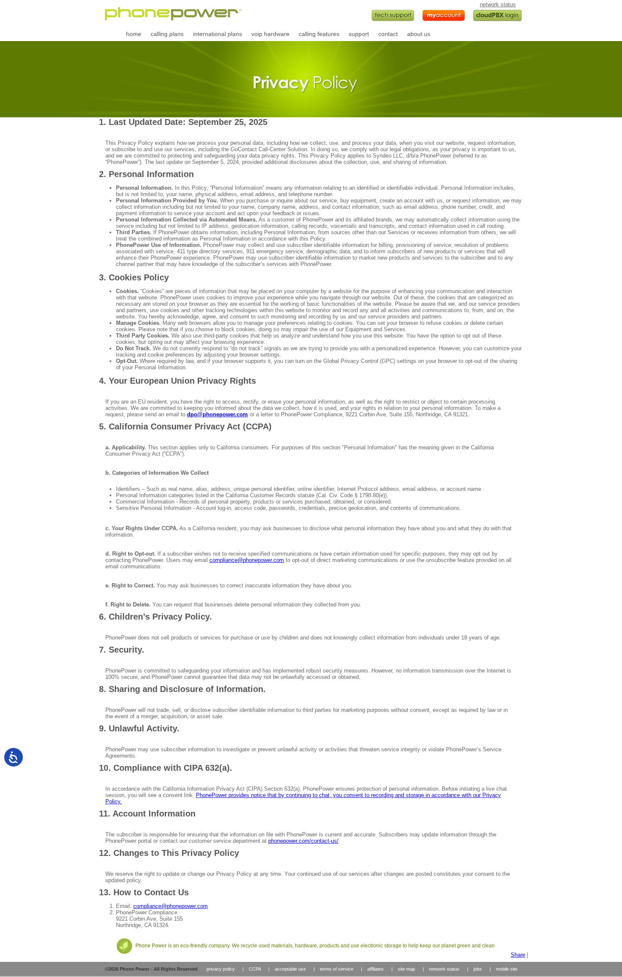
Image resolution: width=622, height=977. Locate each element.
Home (133, 33)
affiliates (375, 968)
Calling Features (318, 33)
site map (406, 968)
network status (498, 4)
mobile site (506, 968)
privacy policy (220, 968)
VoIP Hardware (270, 33)
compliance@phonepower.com (246, 560)
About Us (418, 33)
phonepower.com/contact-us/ (303, 841)
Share (518, 955)
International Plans (217, 33)
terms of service (336, 968)
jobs (477, 968)
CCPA (255, 968)
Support (358, 33)
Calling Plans (166, 33)
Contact (387, 33)
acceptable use (290, 968)
